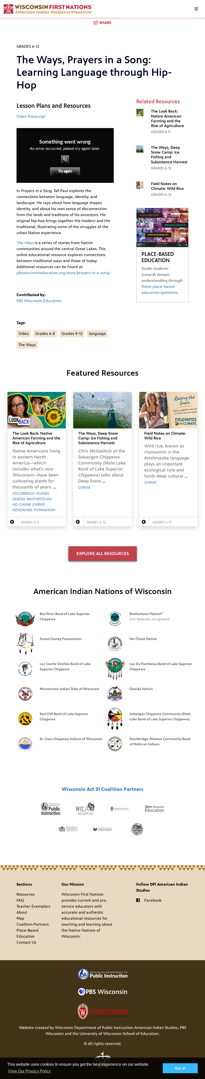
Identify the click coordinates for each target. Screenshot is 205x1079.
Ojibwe (38, 504)
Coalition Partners (32, 924)
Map (20, 918)
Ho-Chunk (21, 504)
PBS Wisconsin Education (38, 300)
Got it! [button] (180, 1068)
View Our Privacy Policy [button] (29, 1071)
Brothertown (39, 499)
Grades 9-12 (72, 333)
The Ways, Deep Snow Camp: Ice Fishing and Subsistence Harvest (169, 154)
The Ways (27, 344)
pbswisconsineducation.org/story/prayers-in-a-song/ (63, 272)
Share (105, 22)
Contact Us (26, 942)
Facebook (153, 900)
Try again (65, 171)
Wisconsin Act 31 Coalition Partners (103, 789)
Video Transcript (31, 116)
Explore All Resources (102, 553)
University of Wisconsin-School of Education (119, 1033)
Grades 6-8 (45, 333)
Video (23, 333)
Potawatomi (45, 510)
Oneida (18, 499)
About (21, 912)
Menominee (22, 510)
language (97, 333)
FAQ (20, 900)
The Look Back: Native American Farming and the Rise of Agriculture (167, 118)
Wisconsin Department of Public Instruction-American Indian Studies (116, 1027)
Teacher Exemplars (33, 906)
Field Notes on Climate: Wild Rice (167, 186)
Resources (25, 894)
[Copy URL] (65, 159)
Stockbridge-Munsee (30, 493)
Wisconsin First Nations (47, 9)
